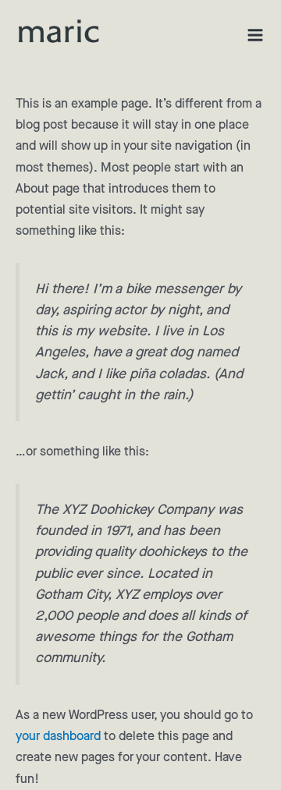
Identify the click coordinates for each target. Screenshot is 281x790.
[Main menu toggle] (255, 35)
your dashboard (58, 736)
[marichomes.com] (58, 31)
